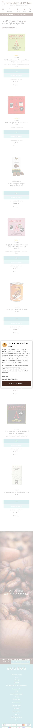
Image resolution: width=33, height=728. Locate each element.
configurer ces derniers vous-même (11, 365)
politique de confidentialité (12, 367)
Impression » (5, 376)
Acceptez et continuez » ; (16, 383)
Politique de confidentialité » (10, 379)
